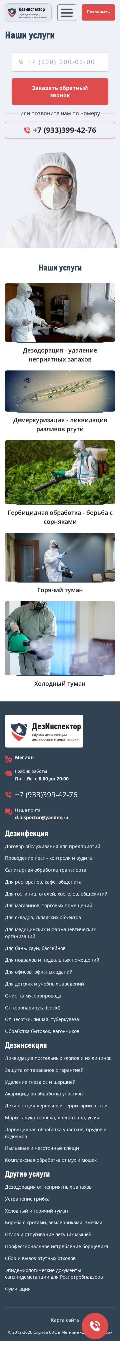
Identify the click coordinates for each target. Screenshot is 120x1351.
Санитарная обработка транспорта (45, 870)
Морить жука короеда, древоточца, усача (53, 1117)
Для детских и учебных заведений (44, 984)
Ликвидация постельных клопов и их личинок (58, 1058)
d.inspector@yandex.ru (41, 817)
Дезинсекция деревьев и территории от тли (56, 1105)
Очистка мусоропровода (33, 996)
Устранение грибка (27, 1199)
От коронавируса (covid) (32, 1007)
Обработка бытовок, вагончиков (42, 1031)
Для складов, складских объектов (43, 917)
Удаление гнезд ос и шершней (40, 1082)
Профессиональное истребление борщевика (56, 1246)
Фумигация (18, 1289)
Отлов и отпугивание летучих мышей (48, 1234)
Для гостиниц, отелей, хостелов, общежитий (56, 894)
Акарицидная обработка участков (44, 1093)
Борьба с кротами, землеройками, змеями (53, 1222)
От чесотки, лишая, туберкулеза (42, 1019)
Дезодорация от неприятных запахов (48, 1187)
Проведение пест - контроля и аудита (48, 858)
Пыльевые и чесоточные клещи (42, 1148)
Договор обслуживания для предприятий (52, 846)
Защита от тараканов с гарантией (44, 1070)
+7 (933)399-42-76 (64, 130)
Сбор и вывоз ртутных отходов (40, 1258)
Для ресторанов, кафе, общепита (43, 882)
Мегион (24, 757)
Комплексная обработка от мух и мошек (51, 1160)
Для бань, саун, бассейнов (35, 948)
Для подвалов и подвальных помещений (52, 960)
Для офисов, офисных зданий (39, 972)
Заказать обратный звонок (60, 91)
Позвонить (98, 12)
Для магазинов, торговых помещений (48, 905)
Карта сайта (65, 1320)
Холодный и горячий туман (36, 1211)
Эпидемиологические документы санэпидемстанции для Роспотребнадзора (54, 1273)
